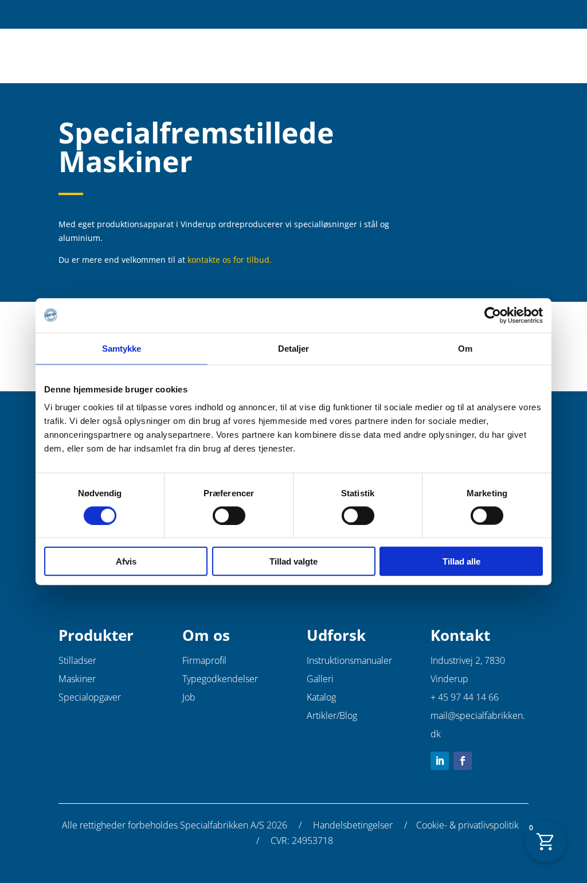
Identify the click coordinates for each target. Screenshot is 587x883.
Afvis (126, 561)
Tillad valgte (293, 561)
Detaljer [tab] (294, 348)
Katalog (321, 697)
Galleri (320, 678)
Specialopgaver (89, 697)
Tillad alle (461, 561)
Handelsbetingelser (353, 825)
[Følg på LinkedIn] (440, 761)
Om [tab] (465, 348)
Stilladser (77, 660)
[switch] (229, 515)
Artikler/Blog (332, 715)
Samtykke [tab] (122, 348)
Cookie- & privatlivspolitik (467, 825)
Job (188, 697)
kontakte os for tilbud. (229, 259)
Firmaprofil (204, 660)
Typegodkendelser (220, 678)
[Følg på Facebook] (462, 761)
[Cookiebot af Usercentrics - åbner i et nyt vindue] (493, 315)
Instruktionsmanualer (349, 660)
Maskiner (77, 678)
